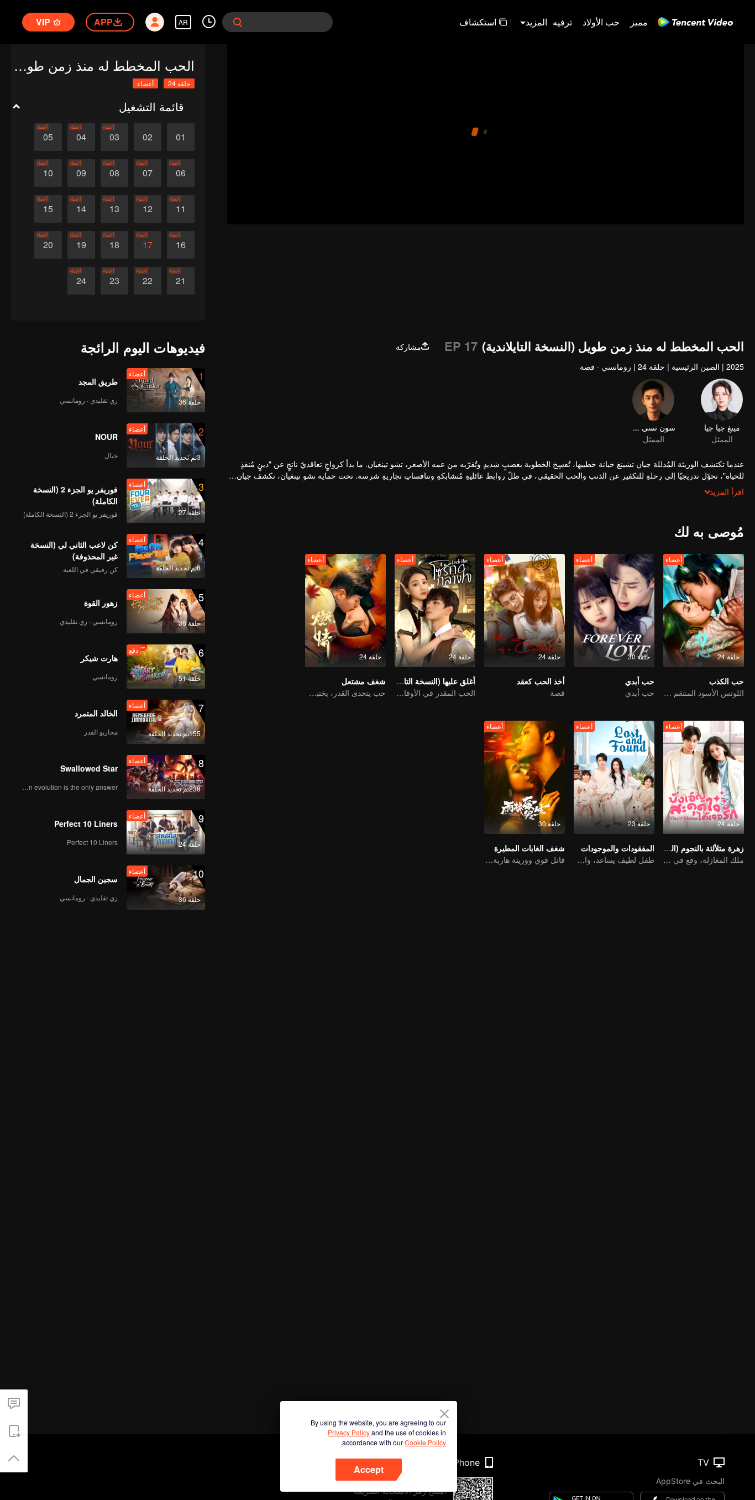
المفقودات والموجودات (617, 847)
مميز (639, 21)
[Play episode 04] (81, 137)
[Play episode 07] (147, 173)
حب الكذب (726, 680)
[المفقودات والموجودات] (614, 777)
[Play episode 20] (48, 245)
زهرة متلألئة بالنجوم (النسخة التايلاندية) (682, 847)
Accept (369, 1469)
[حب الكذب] (703, 610)
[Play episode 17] (147, 245)
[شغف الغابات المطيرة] (524, 777)
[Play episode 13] (114, 209)
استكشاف (477, 21)
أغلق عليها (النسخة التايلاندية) (428, 680)
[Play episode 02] (147, 137)
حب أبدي (639, 680)
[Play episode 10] (48, 173)
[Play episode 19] (81, 245)
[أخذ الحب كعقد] (524, 610)
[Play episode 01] (181, 137)
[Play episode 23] (114, 281)
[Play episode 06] (181, 173)
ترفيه (562, 21)
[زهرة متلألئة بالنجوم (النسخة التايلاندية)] (703, 777)
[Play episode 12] (147, 209)
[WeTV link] (695, 22)
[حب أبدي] (614, 610)
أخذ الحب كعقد (541, 680)
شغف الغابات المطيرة (529, 847)
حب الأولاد (601, 21)
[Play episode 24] (81, 281)
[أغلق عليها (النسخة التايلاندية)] (435, 610)
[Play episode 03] (114, 137)
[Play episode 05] (48, 137)
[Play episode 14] (81, 209)
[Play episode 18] (114, 245)
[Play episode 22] (147, 281)
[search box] (237, 22)
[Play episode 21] (181, 281)
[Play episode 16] (181, 245)
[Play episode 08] (114, 173)
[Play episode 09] (81, 173)
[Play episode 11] (181, 209)
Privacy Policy (349, 1432)
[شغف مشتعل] (345, 610)
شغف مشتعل (364, 680)
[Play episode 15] (48, 209)
